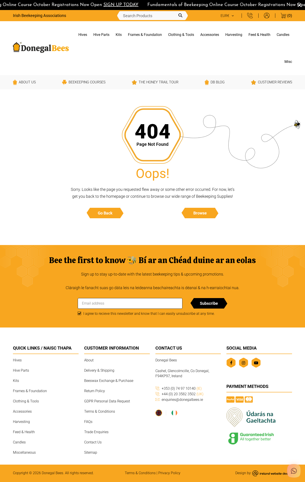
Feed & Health (259, 35)
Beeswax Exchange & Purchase (108, 381)
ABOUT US (27, 82)
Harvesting (233, 35)
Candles (283, 35)
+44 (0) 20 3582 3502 (182, 394)
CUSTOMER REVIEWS (275, 82)
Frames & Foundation (145, 35)
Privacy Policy (169, 473)
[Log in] (266, 15)
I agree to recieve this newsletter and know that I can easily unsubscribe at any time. (149, 313)
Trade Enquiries (96, 432)
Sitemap (90, 452)
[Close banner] (299, 5)
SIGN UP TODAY (118, 5)
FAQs (88, 422)
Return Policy (94, 391)
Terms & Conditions (99, 411)
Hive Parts (101, 35)
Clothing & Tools (181, 35)
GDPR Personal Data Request (107, 401)
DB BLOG (218, 82)
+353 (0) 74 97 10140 (182, 388)
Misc (288, 62)
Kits (119, 35)
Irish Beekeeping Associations (39, 15)
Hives (82, 35)
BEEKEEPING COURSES (87, 82)
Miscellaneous (24, 452)
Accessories (209, 35)
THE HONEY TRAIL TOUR (158, 82)
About (89, 360)
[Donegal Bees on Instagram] (243, 363)
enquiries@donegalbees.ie (182, 400)
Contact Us (93, 442)
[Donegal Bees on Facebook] (231, 363)
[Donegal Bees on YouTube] (256, 363)
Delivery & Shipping (99, 370)
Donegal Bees (52, 473)
